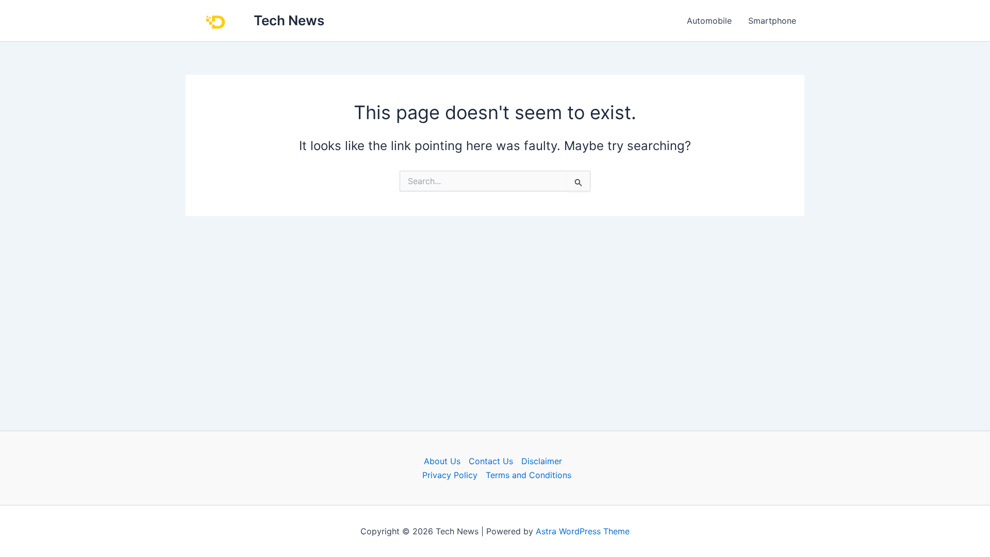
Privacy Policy (449, 475)
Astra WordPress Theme (583, 531)
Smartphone (772, 20)
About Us (442, 461)
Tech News (289, 20)
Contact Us (491, 461)
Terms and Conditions (528, 475)
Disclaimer (541, 461)
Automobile (709, 20)
